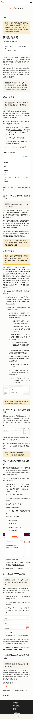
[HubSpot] (2, 2)
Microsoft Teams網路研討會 (11, 113)
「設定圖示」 (13, 599)
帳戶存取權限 (17, 102)
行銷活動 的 (20, 89)
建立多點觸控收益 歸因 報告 (19, 647)
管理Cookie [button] (16, 709)
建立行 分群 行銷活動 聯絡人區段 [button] (16, 462)
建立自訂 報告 (14, 679)
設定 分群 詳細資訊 (18, 565)
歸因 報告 (9, 588)
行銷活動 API (9, 267)
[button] (16, 659)
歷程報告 (10, 649)
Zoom (22, 113)
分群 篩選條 (17, 568)
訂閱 (15, 46)
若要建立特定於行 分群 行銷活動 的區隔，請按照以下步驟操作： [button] (16, 479)
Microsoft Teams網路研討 (10, 269)
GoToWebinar (15, 111)
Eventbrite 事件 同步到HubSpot (16, 416)
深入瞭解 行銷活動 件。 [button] (13, 568)
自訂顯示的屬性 (14, 143)
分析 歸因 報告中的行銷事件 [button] (15, 574)
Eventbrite (23, 111)
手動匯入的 (6, 474)
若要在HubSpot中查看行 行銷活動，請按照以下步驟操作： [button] (16, 292)
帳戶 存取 (5, 590)
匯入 (22, 62)
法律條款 (15, 703)
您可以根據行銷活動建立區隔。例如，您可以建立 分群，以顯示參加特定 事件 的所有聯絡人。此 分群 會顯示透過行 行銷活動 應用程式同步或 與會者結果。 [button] (16, 471)
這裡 (9, 32)
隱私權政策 (16, 706)
